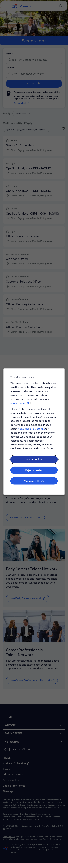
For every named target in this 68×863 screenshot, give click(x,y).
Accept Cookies (34, 459)
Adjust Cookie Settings (31, 428)
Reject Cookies (34, 470)
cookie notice (18, 403)
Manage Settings (34, 480)
